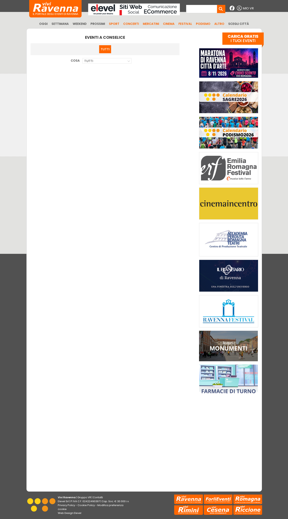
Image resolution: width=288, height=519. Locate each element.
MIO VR (248, 8)
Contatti (98, 497)
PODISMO (203, 24)
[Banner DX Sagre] (228, 114)
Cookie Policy (86, 505)
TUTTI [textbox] (88, 61)
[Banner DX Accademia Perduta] (228, 257)
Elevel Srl (63, 501)
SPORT (114, 24)
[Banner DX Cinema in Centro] (228, 220)
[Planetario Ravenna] (228, 292)
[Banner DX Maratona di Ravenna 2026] (228, 79)
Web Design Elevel (69, 513)
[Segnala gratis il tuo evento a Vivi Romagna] (243, 40)
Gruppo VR (84, 497)
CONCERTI (131, 24)
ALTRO (219, 24)
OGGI (43, 24)
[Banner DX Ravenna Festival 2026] (228, 328)
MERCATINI (151, 24)
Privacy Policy (66, 505)
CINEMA (169, 24)
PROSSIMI (98, 24)
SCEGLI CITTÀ (238, 24)
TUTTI (105, 49)
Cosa (75, 61)
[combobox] (106, 61)
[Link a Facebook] (232, 8)
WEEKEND (80, 24)
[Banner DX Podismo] (228, 149)
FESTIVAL (185, 24)
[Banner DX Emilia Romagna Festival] (228, 185)
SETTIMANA (60, 24)
